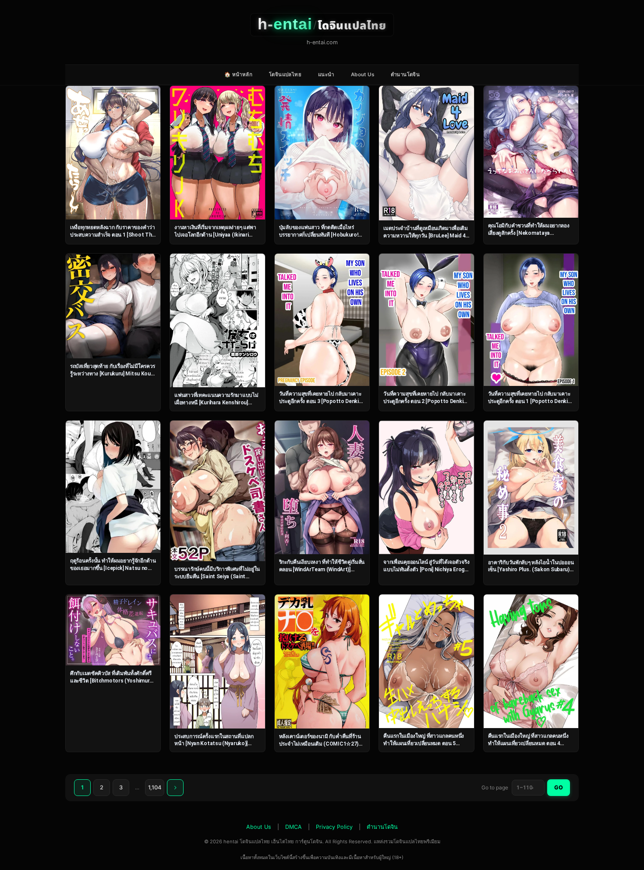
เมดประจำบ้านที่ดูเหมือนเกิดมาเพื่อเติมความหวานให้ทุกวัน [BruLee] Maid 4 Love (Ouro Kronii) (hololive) (425, 235)
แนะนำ (326, 74)
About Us (362, 74)
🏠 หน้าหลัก (238, 74)
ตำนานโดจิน (405, 74)
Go (558, 787)
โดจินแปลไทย (285, 74)
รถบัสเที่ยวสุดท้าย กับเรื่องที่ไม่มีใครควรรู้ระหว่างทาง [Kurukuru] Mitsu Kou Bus (112, 373)
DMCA (293, 827)
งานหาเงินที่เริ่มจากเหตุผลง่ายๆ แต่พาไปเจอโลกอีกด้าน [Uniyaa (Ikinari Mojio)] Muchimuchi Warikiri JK (215, 234)
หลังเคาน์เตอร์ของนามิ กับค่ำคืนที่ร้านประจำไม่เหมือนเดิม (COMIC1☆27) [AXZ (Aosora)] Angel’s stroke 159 (320, 743)
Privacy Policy (334, 827)
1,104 (154, 787)
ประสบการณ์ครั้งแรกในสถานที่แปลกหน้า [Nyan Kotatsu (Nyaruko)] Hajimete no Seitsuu (213, 743)
